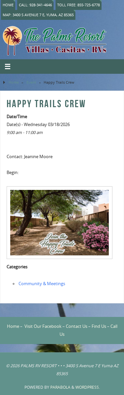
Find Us (99, 326)
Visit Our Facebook (43, 326)
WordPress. (87, 387)
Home (8, 4)
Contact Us (76, 326)
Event (31, 82)
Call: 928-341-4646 (35, 4)
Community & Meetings (42, 283)
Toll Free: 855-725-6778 (78, 4)
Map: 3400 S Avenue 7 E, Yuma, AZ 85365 (38, 14)
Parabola (60, 387)
